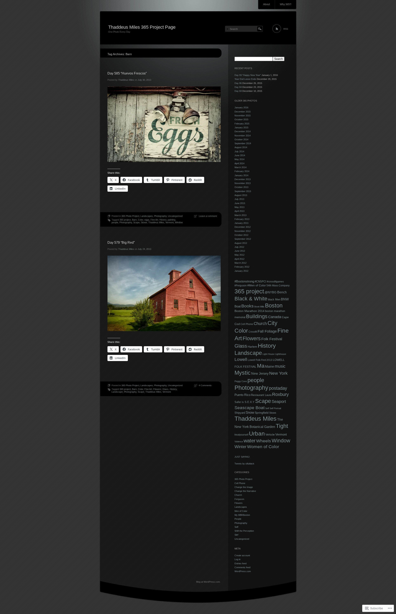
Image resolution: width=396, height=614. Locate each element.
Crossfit (253, 332)
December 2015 (243, 111)
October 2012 (241, 235)
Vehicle (270, 434)
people (115, 222)
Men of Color (241, 511)
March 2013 (240, 215)
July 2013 (239, 199)
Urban (257, 433)
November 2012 (243, 231)
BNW (285, 299)
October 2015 (241, 119)
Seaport (279, 401)
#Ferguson (241, 285)
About (266, 4)
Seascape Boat (250, 407)
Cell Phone (246, 324)
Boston (274, 305)
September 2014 (243, 143)
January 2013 (241, 223)
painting (171, 219)
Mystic (243, 373)
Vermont (169, 222)
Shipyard (240, 412)
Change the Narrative (245, 491)
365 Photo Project (130, 216)
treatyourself (241, 434)
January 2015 (241, 127)
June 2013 (240, 203)
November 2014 (243, 135)
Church (260, 323)
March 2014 (240, 167)
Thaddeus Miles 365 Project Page (142, 27)
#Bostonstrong (244, 281)
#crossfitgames (275, 281)
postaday (278, 388)
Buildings (257, 316)
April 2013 (239, 211)
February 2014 (242, 171)
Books (247, 305)
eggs (146, 219)
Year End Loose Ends (245, 79)
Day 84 (238, 87)
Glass (166, 389)
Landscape (117, 392)
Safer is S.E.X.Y (245, 402)
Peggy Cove (241, 381)
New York (278, 373)
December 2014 (243, 131)
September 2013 (243, 191)
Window (179, 222)
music (280, 366)
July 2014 (239, 151)
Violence (239, 441)
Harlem (252, 346)
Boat (238, 306)
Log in (237, 559)
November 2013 (243, 183)
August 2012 (241, 243)
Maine (269, 366)
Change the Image (244, 487)
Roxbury (280, 394)
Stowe (144, 222)
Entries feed (240, 563)
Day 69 (238, 91)
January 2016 (241, 107)
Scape (136, 222)
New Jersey (260, 373)
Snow (250, 412)
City (272, 323)
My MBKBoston (242, 515)
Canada (274, 317)
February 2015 (242, 123)
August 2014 (241, 147)
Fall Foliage (267, 331)
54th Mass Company (278, 285)
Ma (260, 366)
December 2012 (243, 227)
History (162, 219)
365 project (125, 219)
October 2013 (241, 187)
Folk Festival (271, 339)
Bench (282, 292)
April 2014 (239, 163)
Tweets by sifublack (244, 463)
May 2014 (239, 159)
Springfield (262, 412)
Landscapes (146, 216)
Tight (282, 426)
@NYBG (271, 292)
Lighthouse (280, 354)
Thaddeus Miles (126, 80)
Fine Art (154, 219)
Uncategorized (175, 216)
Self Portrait (275, 408)
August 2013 (241, 195)
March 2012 (240, 263)
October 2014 (241, 139)
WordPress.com (243, 571)
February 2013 (242, 219)
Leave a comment (208, 216)
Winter (240, 446)
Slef (236, 535)
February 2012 (242, 267)
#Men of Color (256, 285)
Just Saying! (242, 457)
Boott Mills (259, 306)
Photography (160, 216)
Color (140, 219)
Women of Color (263, 446)
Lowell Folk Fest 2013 (260, 360)
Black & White (251, 298)
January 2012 (241, 271)
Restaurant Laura (261, 395)
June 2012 (240, 251)
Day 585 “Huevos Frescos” (127, 73)
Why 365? (285, 4)
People (238, 519)
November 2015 (243, 115)
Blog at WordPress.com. (208, 582)
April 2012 (239, 259)
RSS (285, 29)
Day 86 (238, 83)
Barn (134, 219)
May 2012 (239, 255)
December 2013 (243, 179)
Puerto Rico (242, 395)
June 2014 (240, 155)
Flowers (157, 389)
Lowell (241, 359)
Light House (269, 354)
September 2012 (243, 239)
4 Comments (205, 385)
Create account (242, 555)
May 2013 (239, 207)
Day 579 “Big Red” (121, 242)
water (250, 440)
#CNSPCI (260, 281)
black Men (274, 299)
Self (267, 408)
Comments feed (242, 567)
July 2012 (239, 247)
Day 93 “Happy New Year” (248, 75)
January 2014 (241, 175)
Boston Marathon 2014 (249, 311)
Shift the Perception (244, 531)
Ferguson (239, 499)
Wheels (263, 440)
